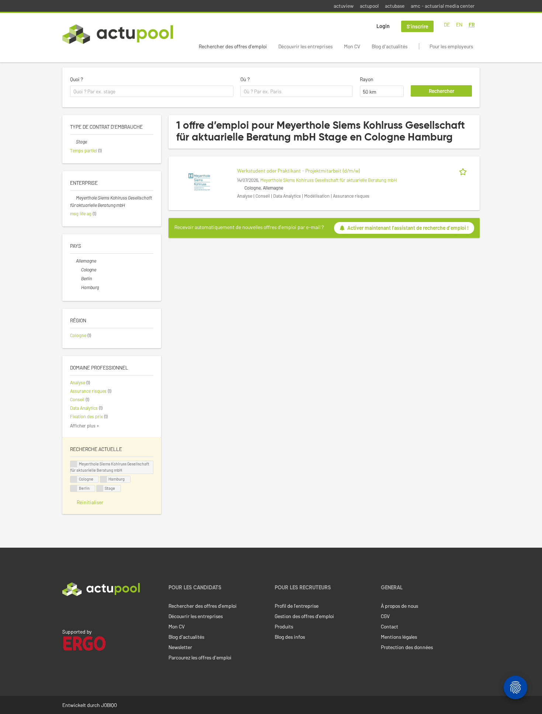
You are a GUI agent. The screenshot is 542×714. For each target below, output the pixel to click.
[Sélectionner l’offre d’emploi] (464, 170)
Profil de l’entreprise (297, 606)
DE (447, 24)
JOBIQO (109, 705)
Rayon (367, 79)
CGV (385, 616)
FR (472, 24)
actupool (369, 6)
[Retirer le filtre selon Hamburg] (78, 287)
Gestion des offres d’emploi (304, 616)
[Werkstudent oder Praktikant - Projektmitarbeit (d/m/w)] (199, 181)
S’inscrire (417, 26)
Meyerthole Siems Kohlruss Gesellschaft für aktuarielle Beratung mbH (328, 180)
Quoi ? (76, 79)
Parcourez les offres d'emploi (200, 657)
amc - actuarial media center (443, 6)
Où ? (245, 79)
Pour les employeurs (451, 46)
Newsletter (180, 647)
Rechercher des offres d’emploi (233, 46)
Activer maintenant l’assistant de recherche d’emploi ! (408, 228)
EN (459, 24)
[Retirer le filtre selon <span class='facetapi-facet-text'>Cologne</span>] (73, 479)
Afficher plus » (84, 426)
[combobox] (151, 91)
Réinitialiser (90, 502)
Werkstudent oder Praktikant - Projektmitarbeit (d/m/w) (298, 170)
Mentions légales (399, 637)
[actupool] (117, 34)
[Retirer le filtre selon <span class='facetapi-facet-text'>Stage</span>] (100, 488)
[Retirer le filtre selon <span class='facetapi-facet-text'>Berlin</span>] (73, 488)
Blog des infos (290, 637)
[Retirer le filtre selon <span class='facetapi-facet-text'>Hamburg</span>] (103, 479)
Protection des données (407, 647)
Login (383, 26)
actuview (344, 6)
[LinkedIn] (66, 611)
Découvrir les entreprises (305, 46)
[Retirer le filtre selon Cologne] (78, 270)
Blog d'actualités (389, 46)
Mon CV (352, 46)
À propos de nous (399, 606)
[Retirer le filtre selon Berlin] (78, 278)
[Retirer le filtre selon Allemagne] (73, 261)
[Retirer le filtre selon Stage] (73, 142)
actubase (394, 6)
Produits (284, 626)
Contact (389, 626)
